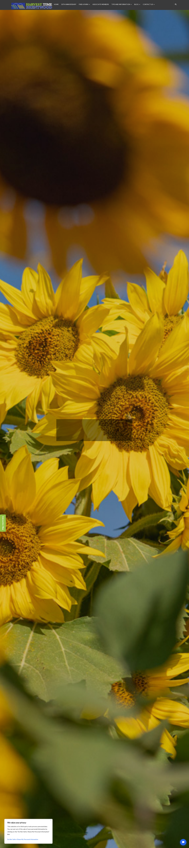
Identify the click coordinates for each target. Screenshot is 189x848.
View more (90, 447)
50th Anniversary (68, 4)
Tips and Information (120, 4)
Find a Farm (83, 4)
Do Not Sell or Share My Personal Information (22, 839)
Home (56, 4)
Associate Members (101, 4)
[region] (28, 831)
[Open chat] (183, 842)
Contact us (148, 4)
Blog (136, 4)
